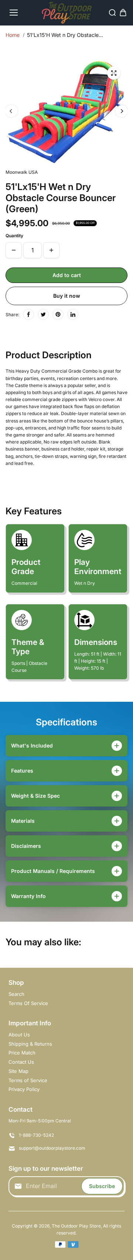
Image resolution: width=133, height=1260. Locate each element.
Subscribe (102, 1186)
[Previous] (11, 111)
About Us (19, 1035)
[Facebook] (28, 314)
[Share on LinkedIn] (72, 314)
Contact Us (21, 1062)
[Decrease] (14, 250)
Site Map (18, 1071)
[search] (112, 12)
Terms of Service (27, 1080)
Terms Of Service (28, 1003)
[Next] (121, 111)
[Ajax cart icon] (123, 12)
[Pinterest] (58, 314)
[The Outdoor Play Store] (67, 12)
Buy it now (66, 296)
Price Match (21, 1053)
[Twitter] (43, 314)
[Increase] (51, 250)
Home (13, 35)
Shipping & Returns (30, 1044)
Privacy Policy (24, 1089)
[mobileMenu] (14, 12)
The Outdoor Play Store (76, 1226)
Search (16, 994)
